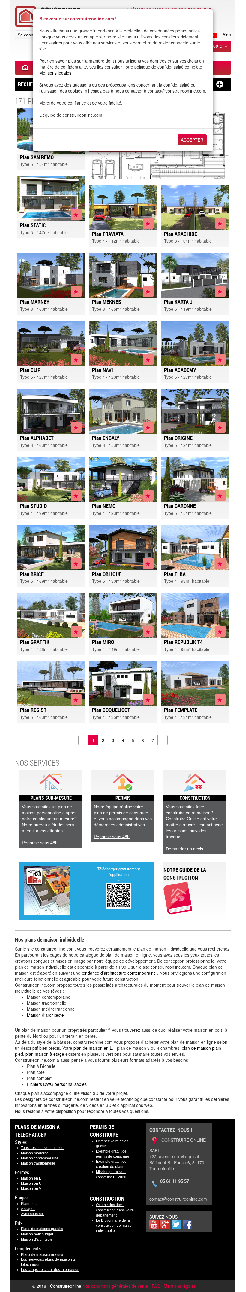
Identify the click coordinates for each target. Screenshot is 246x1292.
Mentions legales (55, 73)
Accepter (192, 140)
